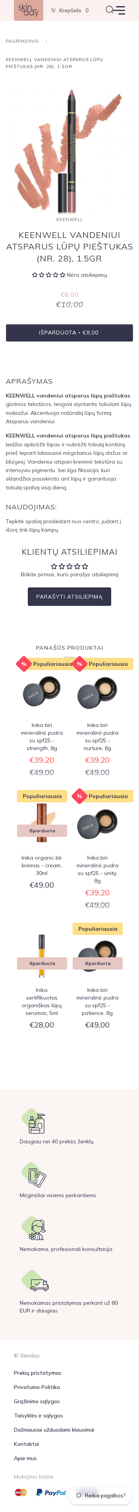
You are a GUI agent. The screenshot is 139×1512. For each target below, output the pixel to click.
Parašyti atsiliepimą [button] (69, 596)
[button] (49, 274)
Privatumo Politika (37, 1387)
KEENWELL (69, 219)
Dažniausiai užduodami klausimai (54, 1429)
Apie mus (25, 1458)
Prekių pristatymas (37, 1372)
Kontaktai (26, 1443)
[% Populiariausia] (42, 692)
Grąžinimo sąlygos (37, 1401)
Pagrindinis (22, 41)
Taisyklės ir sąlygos (38, 1415)
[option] (69, 151)
